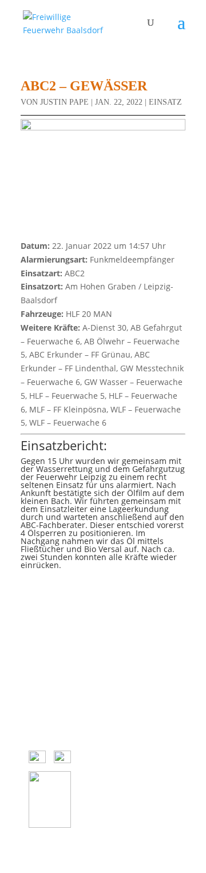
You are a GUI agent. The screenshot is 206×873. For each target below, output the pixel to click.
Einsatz (165, 102)
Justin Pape (64, 102)
